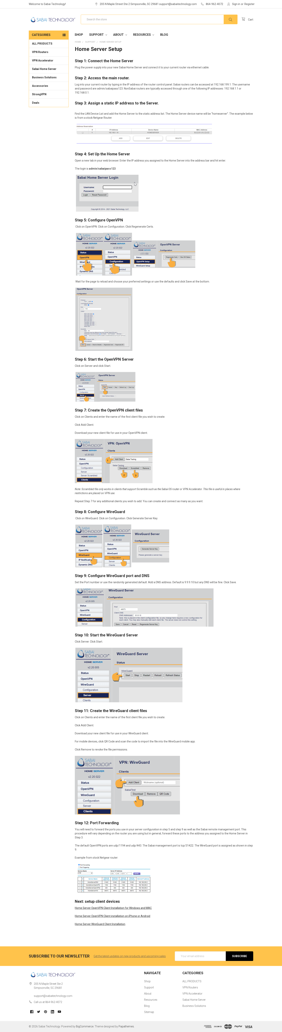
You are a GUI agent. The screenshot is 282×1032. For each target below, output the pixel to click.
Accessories (40, 85)
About (119, 34)
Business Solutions (44, 77)
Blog (164, 34)
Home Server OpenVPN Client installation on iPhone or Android (112, 916)
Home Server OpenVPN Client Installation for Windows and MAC (113, 907)
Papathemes (126, 1026)
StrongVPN (39, 94)
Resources (142, 34)
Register (249, 4)
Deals (35, 102)
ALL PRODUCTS (42, 43)
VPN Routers (40, 52)
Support (97, 34)
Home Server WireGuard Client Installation (100, 924)
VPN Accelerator (42, 60)
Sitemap (149, 1012)
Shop (79, 34)
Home (78, 42)
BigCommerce (84, 1026)
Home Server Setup (110, 42)
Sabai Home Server (44, 68)
